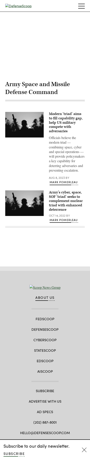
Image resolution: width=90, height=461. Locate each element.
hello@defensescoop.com (45, 432)
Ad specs (45, 411)
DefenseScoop (45, 329)
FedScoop (45, 319)
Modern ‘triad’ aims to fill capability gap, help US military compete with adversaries (66, 122)
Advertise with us (45, 401)
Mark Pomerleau (64, 182)
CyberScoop (45, 339)
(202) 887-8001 (45, 422)
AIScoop (45, 371)
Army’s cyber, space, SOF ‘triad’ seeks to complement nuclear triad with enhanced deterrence (66, 201)
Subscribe (14, 453)
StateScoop (45, 350)
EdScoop (45, 360)
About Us (45, 297)
